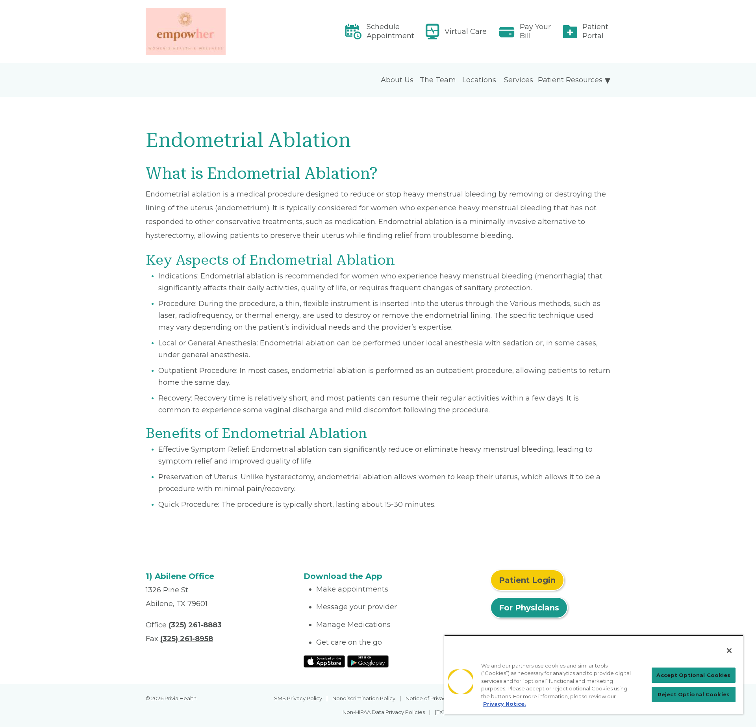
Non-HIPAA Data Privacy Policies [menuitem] (384, 712)
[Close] (729, 650)
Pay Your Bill (535, 31)
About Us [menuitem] (397, 80)
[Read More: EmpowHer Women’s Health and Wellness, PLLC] (220, 31)
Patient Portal (595, 31)
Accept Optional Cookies (693, 675)
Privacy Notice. (504, 704)
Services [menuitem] (518, 80)
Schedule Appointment (390, 31)
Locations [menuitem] (479, 80)
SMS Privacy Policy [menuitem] (298, 698)
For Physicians (529, 607)
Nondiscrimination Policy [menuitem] (363, 698)
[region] (593, 674)
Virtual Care (466, 31)
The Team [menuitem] (438, 80)
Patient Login (527, 580)
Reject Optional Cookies (694, 694)
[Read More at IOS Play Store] (324, 661)
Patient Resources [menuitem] (570, 80)
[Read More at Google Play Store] (368, 661)
